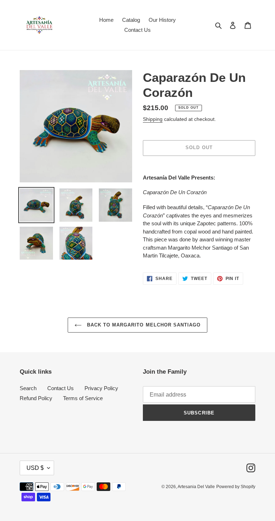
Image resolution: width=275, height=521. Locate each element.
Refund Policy (36, 398)
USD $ (35, 468)
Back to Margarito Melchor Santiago (143, 325)
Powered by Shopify (235, 486)
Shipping (153, 119)
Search (28, 388)
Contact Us (60, 388)
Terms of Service (83, 398)
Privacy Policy (101, 388)
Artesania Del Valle (196, 486)
